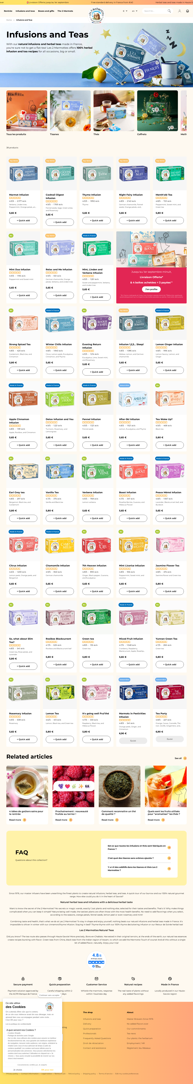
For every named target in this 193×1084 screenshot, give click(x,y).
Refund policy (74, 1074)
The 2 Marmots (65, 11)
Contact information (30, 1074)
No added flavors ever (137, 1024)
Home (9, 20)
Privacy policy (12, 1074)
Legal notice (46, 1074)
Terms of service (105, 1074)
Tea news (131, 1033)
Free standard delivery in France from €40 (73, 2)
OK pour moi (47, 1070)
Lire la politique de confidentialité (18, 1024)
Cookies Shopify (14, 1033)
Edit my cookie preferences (126, 1074)
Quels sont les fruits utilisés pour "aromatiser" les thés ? (164, 812)
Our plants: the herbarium (140, 1038)
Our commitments (136, 1028)
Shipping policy (89, 1074)
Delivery (87, 1024)
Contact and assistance (94, 1048)
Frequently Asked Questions (97, 1038)
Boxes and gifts (46, 11)
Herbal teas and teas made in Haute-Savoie (138, 2)
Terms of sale (60, 1074)
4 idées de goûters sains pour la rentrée (26, 812)
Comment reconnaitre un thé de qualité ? (119, 812)
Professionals (89, 1033)
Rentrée (8, 11)
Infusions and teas (25, 11)
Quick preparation (92, 1028)
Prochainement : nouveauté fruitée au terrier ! (71, 812)
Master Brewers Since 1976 (140, 1019)
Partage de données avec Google (21, 1036)
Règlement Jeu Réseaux (138, 1048)
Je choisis (17, 1070)
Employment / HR (136, 1043)
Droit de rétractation (93, 1043)
